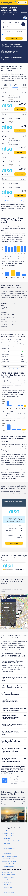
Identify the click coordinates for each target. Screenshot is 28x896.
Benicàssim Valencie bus (7, 881)
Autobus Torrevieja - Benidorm (9, 862)
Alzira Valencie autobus (7, 873)
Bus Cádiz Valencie (6, 886)
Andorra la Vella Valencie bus (8, 876)
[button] (17, 617)
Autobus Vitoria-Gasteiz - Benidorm (10, 865)
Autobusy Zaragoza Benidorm (8, 867)
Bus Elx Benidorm (6, 844)
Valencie (23, 597)
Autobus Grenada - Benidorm (8, 847)
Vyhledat (20, 109)
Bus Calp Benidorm (6, 839)
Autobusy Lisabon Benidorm (8, 850)
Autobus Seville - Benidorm (8, 860)
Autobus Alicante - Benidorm (8, 834)
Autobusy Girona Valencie (7, 888)
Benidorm (13, 597)
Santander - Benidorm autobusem (9, 857)
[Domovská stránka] (7, 2)
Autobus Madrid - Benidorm (8, 852)
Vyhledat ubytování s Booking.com (12, 35)
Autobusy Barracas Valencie (8, 878)
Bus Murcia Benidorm (7, 855)
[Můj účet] (15, 2)
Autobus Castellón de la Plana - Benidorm (11, 842)
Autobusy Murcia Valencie (8, 894)
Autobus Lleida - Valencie (7, 891)
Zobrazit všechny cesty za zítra (15, 200)
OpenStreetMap (20, 630)
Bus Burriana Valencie (7, 883)
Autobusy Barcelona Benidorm (9, 837)
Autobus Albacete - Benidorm (8, 832)
